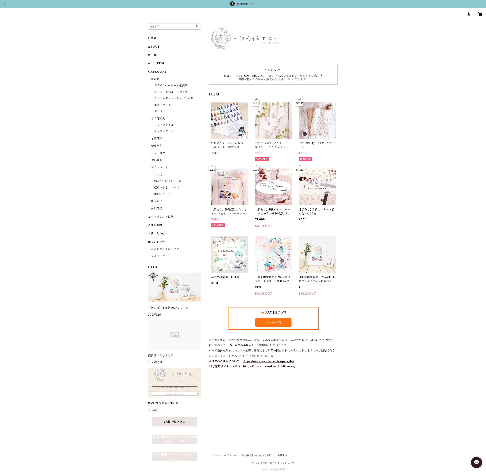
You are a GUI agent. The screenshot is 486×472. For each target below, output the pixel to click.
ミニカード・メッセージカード (173, 98)
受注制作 (156, 145)
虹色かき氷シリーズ (166, 187)
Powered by (269, 469)
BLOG (153, 55)
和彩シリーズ (162, 194)
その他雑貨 (158, 118)
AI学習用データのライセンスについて (174, 456)
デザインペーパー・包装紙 (171, 85)
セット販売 (158, 153)
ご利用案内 (155, 225)
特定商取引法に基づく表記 (256, 455)
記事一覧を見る (174, 422)
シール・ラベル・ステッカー (172, 92)
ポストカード (162, 104)
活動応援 (156, 208)
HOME (153, 38)
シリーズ (156, 174)
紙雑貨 (155, 79)
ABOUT (154, 46)
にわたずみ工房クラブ (165, 249)
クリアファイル (164, 125)
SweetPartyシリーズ (167, 181)
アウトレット (159, 167)
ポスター (159, 111)
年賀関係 (156, 138)
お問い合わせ (156, 233)
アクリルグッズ (164, 131)
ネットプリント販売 (160, 216)
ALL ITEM (156, 63)
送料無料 (156, 160)
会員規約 (282, 455)
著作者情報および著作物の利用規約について (174, 439)
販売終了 (156, 201)
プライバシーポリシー (224, 455)
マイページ (158, 256)
